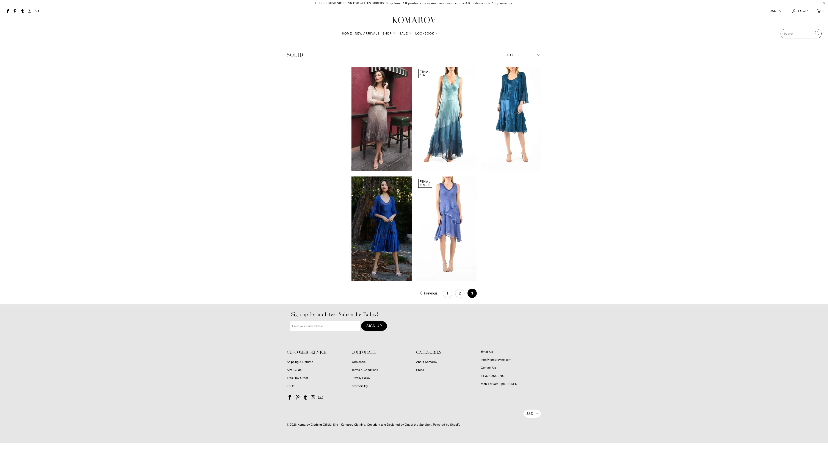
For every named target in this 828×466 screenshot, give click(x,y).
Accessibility (359, 386)
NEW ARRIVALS (367, 33)
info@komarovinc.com (496, 359)
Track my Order (297, 377)
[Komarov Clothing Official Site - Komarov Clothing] (414, 20)
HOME (347, 33)
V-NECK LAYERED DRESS (446, 228)
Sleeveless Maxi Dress (446, 119)
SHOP (387, 33)
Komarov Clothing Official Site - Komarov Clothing (331, 424)
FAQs (290, 386)
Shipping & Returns (300, 362)
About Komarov (426, 362)
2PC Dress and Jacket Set (511, 119)
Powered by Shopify (446, 424)
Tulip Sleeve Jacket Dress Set (381, 228)
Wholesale (358, 362)
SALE (404, 33)
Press (420, 370)
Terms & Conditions (364, 370)
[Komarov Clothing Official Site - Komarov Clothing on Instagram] (29, 11)
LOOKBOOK (425, 33)
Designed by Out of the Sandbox (409, 424)
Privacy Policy (360, 377)
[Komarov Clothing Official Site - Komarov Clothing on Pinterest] (15, 11)
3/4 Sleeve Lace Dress (381, 119)
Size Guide (294, 370)
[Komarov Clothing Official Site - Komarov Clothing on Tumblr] (22, 11)
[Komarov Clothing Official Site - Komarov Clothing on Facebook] (7, 11)
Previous (430, 293)
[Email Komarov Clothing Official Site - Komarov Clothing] (36, 11)
